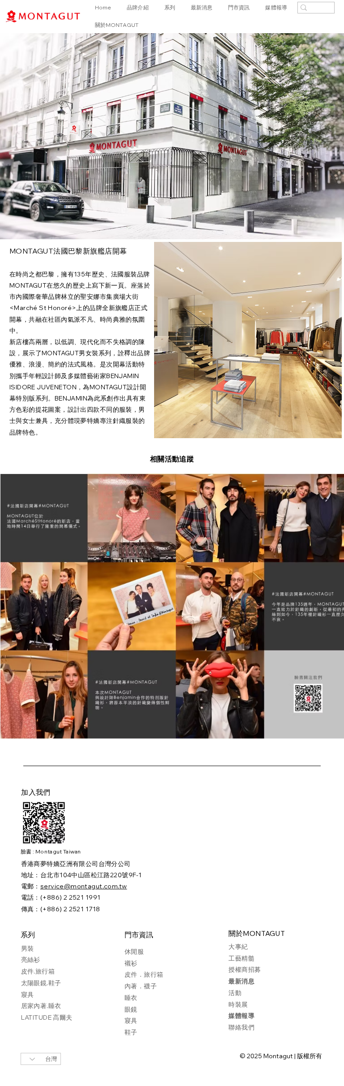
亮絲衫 (30, 960)
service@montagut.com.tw (83, 886)
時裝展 (238, 1004)
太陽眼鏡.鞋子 (41, 983)
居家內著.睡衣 (41, 1006)
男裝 (27, 948)
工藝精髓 (241, 958)
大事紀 (238, 947)
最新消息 (241, 981)
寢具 (27, 995)
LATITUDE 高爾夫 (47, 1017)
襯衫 (131, 963)
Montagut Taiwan (58, 851)
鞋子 (131, 1032)
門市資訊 (139, 935)
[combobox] (41, 1059)
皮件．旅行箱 (144, 974)
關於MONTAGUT (256, 934)
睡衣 (131, 998)
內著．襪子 (141, 986)
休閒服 (134, 952)
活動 (234, 993)
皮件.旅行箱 (38, 971)
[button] (173, 7)
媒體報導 (241, 1016)
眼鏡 (131, 1009)
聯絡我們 (241, 1027)
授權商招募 (244, 969)
